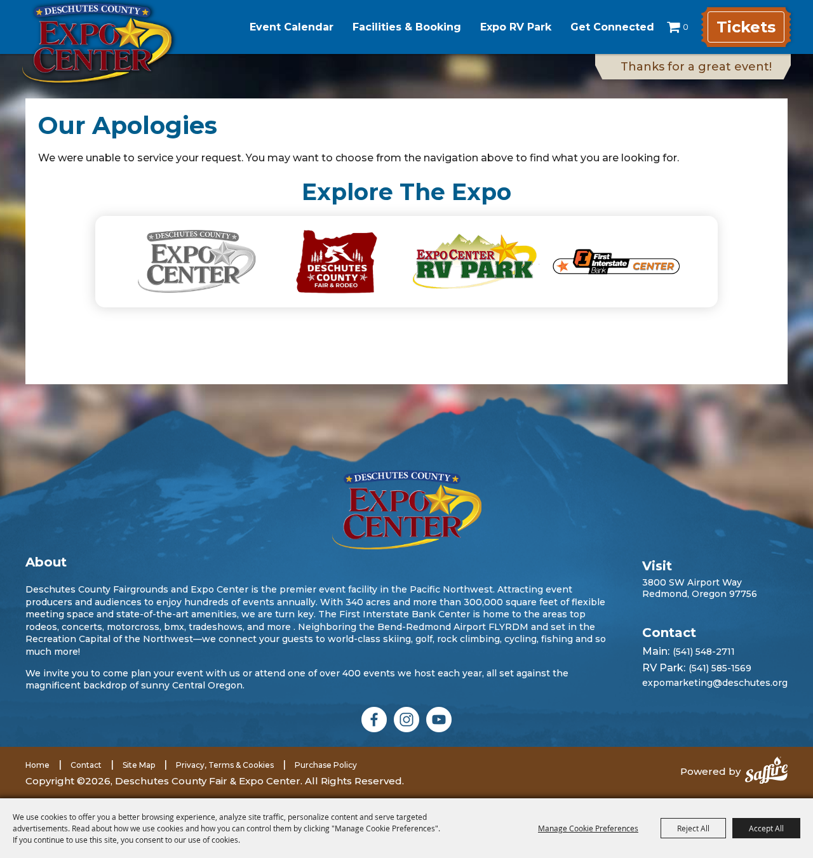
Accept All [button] (766, 828)
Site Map (139, 765)
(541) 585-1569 (720, 668)
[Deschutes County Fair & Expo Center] (96, 43)
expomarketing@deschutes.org (715, 682)
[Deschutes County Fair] (406, 509)
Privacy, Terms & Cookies (225, 765)
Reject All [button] (693, 828)
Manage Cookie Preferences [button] (588, 828)
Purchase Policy (326, 765)
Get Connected (612, 27)
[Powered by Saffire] (766, 771)
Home (37, 765)
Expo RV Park (515, 27)
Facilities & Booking (407, 27)
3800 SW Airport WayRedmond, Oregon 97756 (699, 588)
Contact (86, 765)
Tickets (746, 27)
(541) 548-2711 (704, 651)
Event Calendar (291, 27)
